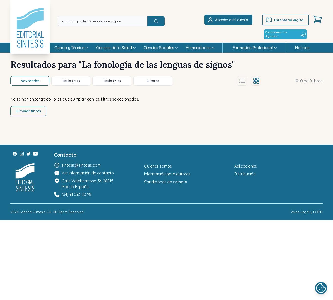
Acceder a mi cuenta (231, 20)
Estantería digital (289, 20)
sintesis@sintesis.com (81, 165)
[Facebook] (14, 153)
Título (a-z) (71, 81)
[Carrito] (318, 19)
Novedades (30, 81)
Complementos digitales (276, 34)
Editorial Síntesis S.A (35, 212)
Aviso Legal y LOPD (307, 212)
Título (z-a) (112, 81)
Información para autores (167, 173)
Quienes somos (158, 166)
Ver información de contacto (88, 173)
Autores (153, 81)
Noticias (302, 47)
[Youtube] (35, 153)
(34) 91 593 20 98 (76, 194)
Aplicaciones (245, 166)
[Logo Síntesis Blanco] (25, 177)
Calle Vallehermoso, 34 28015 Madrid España (87, 183)
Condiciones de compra (165, 181)
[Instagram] (21, 153)
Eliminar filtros (28, 111)
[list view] (242, 81)
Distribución (244, 173)
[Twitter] (28, 153)
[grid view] (256, 81)
